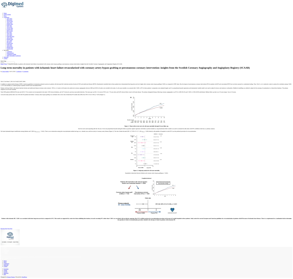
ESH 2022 (9, 25)
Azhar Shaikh (5, 71)
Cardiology (9, 51)
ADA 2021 (9, 33)
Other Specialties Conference (14, 55)
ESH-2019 (9, 44)
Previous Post (4, 228)
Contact (5, 58)
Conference (6, 17)
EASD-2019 (10, 43)
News (5, 64)
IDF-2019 (9, 42)
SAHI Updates (7, 14)
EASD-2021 (10, 29)
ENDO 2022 (10, 24)
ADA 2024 (9, 22)
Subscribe (6, 251)
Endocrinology (10, 53)
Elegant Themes (11, 277)
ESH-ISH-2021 (10, 36)
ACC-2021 (9, 35)
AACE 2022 (10, 28)
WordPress (24, 277)
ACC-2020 (9, 40)
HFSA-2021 (10, 31)
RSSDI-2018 (10, 47)
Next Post (9, 228)
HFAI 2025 (9, 20)
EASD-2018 (10, 49)
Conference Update (11, 54)
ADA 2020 (9, 38)
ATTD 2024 (10, 21)
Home (2, 64)
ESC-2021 (9, 32)
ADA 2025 (9, 18)
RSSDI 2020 (10, 39)
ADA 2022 (9, 27)
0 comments (25, 71)
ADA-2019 (9, 46)
